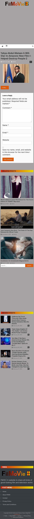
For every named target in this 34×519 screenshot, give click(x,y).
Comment (7, 108)
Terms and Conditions (9, 504)
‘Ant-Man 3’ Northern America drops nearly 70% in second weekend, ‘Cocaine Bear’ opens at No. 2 (20, 341)
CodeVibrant (17, 514)
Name (5, 125)
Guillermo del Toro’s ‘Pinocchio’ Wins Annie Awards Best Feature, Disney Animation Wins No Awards (20, 320)
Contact (5, 498)
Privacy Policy (7, 501)
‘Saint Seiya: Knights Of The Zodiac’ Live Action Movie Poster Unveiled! (19, 330)
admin (14, 62)
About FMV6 (6, 495)
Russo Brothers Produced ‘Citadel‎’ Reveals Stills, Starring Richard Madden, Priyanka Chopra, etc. (20, 353)
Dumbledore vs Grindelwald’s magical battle (15, 261)
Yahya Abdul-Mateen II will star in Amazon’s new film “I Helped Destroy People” (6, 87)
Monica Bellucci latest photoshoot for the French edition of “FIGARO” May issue (17, 200)
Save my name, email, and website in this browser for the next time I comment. (16, 152)
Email (5, 133)
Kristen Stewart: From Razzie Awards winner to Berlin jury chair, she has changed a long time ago (20, 364)
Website (5, 140)
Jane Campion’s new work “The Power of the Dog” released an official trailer (17, 231)
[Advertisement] (17, 25)
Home (4, 491)
